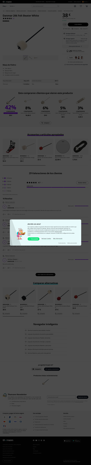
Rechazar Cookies (46, 238)
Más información (57, 238)
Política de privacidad (72, 243)
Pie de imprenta (62, 243)
